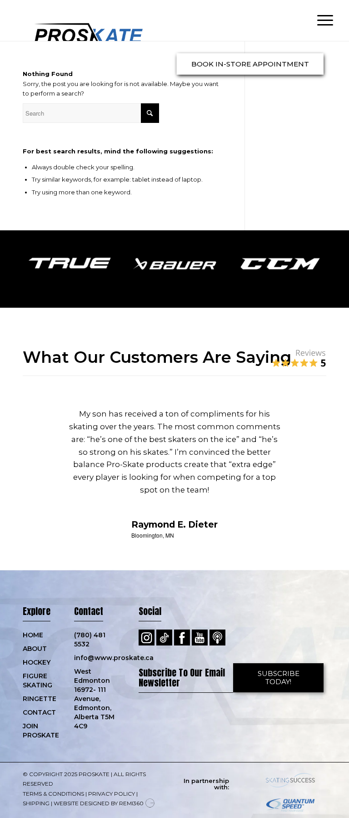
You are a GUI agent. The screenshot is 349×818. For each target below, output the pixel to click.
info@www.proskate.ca (97, 658)
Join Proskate (39, 730)
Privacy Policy (111, 793)
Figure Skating (37, 680)
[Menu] (320, 20)
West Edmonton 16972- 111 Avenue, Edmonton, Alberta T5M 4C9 (94, 698)
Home (33, 635)
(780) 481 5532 (89, 639)
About (35, 649)
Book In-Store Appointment (250, 64)
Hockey (36, 662)
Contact (39, 712)
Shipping (36, 803)
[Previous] (43, 421)
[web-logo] (79, 20)
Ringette (39, 699)
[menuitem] (320, 20)
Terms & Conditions (53, 793)
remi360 (131, 803)
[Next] (305, 421)
